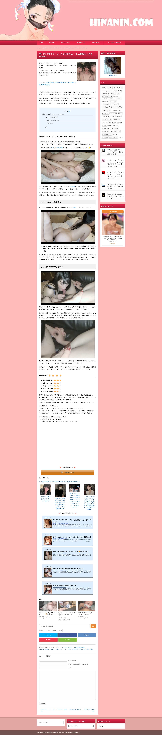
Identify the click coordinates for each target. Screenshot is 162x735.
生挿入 (81, 649)
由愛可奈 (72, 186)
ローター (113, 113)
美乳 (110, 131)
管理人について (65, 42)
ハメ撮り (57, 649)
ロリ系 (105, 113)
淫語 (110, 125)
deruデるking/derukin (80, 647)
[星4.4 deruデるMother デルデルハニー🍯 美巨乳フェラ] (48, 606)
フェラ (65, 649)
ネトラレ (114, 104)
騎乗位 (91, 649)
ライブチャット (116, 110)
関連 (46, 127)
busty (104, 91)
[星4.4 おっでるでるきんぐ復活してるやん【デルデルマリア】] (67, 606)
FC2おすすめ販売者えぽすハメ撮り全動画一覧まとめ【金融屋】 (115, 186)
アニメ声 (119, 98)
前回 (74, 207)
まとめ (104, 98)
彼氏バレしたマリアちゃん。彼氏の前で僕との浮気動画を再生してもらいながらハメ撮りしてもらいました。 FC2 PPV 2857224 (75, 500)
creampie (52, 649)
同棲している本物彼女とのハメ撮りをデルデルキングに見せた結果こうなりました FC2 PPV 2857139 (60, 503)
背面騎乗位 (106, 134)
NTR (110, 93)
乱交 (113, 116)
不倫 (120, 113)
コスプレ (105, 104)
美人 (88, 649)
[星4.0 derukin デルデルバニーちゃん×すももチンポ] (86, 606)
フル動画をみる (68, 472)
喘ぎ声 (117, 119)
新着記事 (51, 42)
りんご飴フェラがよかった (52, 120)
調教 (115, 134)
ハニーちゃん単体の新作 (56, 147)
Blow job (42, 649)
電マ (105, 137)
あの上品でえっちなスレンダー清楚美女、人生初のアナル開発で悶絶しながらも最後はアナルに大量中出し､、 (112, 238)
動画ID (60, 630)
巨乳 (104, 122)
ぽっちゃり (117, 96)
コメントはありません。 (67, 647)
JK (120, 91)
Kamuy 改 (112, 243)
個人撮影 (73, 649)
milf (104, 93)
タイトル (48, 630)
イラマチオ (105, 101)
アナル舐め (111, 98)
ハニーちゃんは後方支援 (51, 117)
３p (120, 137)
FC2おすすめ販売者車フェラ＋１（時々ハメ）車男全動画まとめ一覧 (115, 152)
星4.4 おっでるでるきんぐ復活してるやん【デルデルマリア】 (66, 614)
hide (69, 111)
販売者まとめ (81, 42)
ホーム (41, 42)
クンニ (113, 101)
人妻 (118, 116)
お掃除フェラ (107, 96)
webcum (116, 93)
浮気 (104, 125)
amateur (47, 649)
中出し (69, 649)
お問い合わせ (96, 42)
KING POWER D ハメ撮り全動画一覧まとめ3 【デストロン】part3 (115, 196)
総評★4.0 (50, 123)
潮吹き (115, 125)
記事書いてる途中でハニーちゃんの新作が (53, 114)
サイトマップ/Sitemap (114, 42)
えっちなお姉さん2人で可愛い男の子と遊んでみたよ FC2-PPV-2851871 (59, 481)
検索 (93, 626)
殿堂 (120, 122)
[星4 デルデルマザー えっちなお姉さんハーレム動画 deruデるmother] (86, 72)
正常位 (77, 649)
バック (61, 649)
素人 (85, 649)
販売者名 (54, 630)
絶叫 (104, 131)
